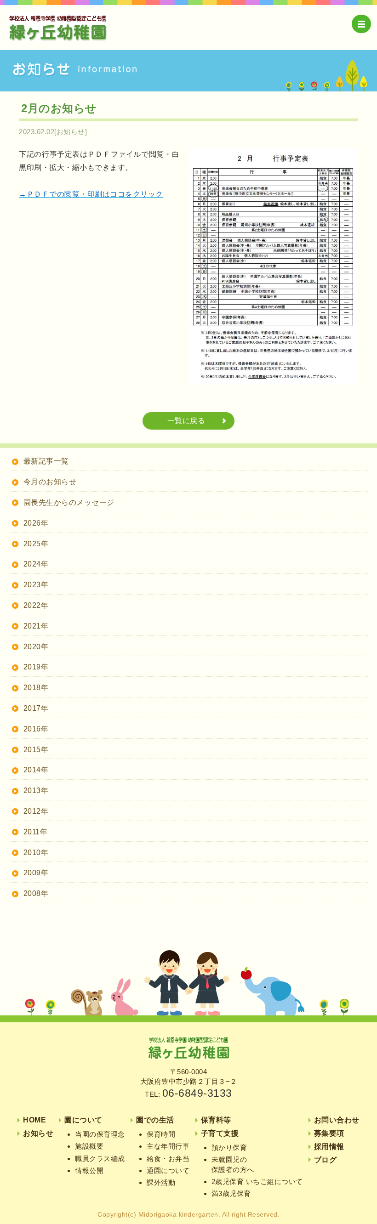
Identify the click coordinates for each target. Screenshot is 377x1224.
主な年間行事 (168, 1146)
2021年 (36, 626)
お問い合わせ (337, 1120)
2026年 (36, 523)
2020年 (36, 647)
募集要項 (329, 1133)
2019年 (36, 667)
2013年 (36, 790)
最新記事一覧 (46, 461)
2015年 (36, 750)
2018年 (36, 687)
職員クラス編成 (100, 1158)
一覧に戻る (186, 421)
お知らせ (38, 1133)
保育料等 (216, 1120)
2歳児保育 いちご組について (257, 1181)
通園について (168, 1170)
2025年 (36, 544)
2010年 (36, 852)
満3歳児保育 (231, 1193)
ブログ (325, 1160)
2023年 (36, 585)
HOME (34, 1120)
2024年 (36, 564)
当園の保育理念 (100, 1134)
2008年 (36, 893)
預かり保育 (229, 1147)
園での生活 (155, 1120)
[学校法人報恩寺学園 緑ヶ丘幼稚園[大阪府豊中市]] (188, 1057)
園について (83, 1120)
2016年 (36, 729)
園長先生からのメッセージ (68, 502)
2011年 (35, 832)
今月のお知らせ (50, 482)
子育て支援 (220, 1133)
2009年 (36, 873)
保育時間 (161, 1134)
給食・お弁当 (168, 1158)
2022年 (36, 605)
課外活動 (161, 1182)
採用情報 (329, 1146)
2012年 (36, 811)
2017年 (36, 708)
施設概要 (89, 1146)
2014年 (36, 770)
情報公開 (89, 1170)
